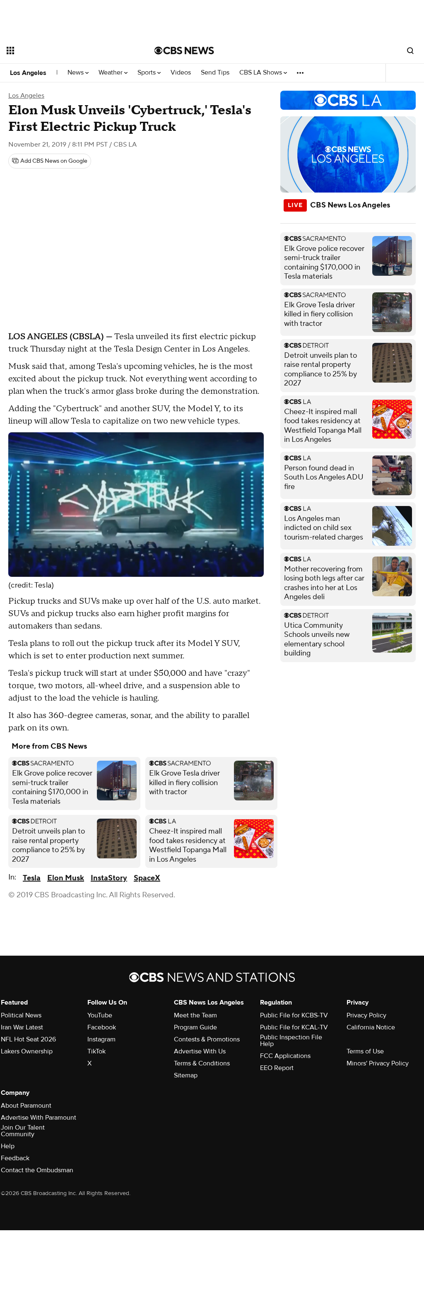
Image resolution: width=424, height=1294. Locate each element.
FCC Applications (285, 1056)
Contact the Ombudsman (37, 1170)
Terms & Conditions (202, 1063)
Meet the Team (195, 1015)
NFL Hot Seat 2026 (28, 1039)
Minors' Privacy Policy (378, 1063)
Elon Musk (65, 878)
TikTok (96, 1051)
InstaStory (109, 878)
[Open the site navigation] (66, 50)
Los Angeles (28, 73)
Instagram (101, 1039)
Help (7, 1146)
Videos (181, 73)
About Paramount (26, 1105)
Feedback (15, 1158)
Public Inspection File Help (291, 1040)
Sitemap (186, 1075)
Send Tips (215, 73)
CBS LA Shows (261, 73)
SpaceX (147, 878)
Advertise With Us (200, 1051)
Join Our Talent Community (23, 1130)
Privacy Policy (366, 1015)
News (76, 73)
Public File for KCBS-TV (294, 1015)
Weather (111, 73)
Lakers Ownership (27, 1051)
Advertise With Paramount (38, 1117)
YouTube (99, 1015)
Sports (147, 73)
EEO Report (277, 1068)
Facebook (101, 1027)
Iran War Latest (22, 1027)
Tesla (32, 878)
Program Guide (195, 1027)
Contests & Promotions (207, 1039)
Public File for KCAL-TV (294, 1027)
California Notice (371, 1027)
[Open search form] (410, 50)
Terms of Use (365, 1051)
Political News (21, 1015)
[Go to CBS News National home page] (184, 50)
